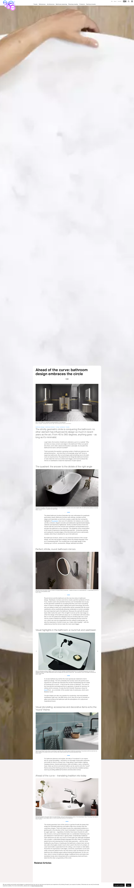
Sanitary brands (91, 4)
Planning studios (73, 4)
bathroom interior (50, 427)
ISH (112, 1)
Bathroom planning (61, 4)
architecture (71, 878)
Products (82, 4)
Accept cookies (119, 885)
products (62, 427)
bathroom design (40, 427)
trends (67, 427)
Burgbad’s (55, 521)
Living (57, 427)
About (115, 1)
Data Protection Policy (37, 885)
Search (128, 1)
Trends (35, 4)
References (42, 4)
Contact (119, 1)
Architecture (50, 4)
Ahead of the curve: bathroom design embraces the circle (62, 371)
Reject (128, 885)
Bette (46, 690)
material (46, 878)
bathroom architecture (57, 878)
